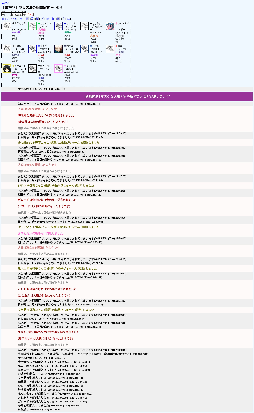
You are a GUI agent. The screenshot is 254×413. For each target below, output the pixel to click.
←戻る (5, 3)
